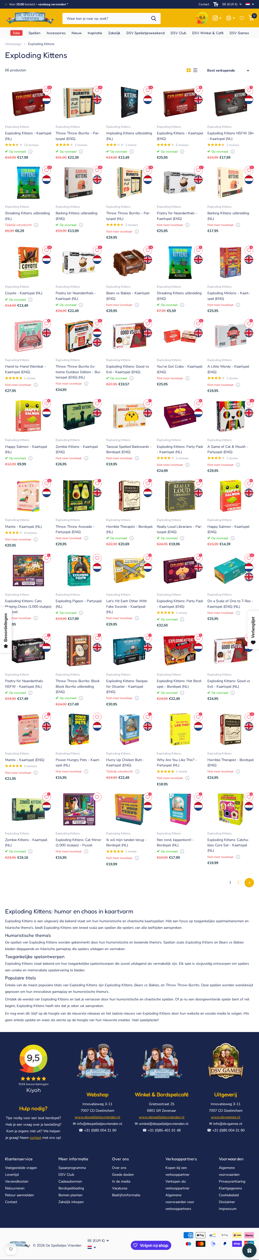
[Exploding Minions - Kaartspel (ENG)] (230, 262)
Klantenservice (19, 1158)
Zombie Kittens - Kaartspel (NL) (26, 842)
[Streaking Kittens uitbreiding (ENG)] (180, 262)
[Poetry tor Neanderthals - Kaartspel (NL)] (79, 262)
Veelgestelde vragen (21, 1167)
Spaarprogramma (72, 1167)
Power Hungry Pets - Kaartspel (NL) (78, 763)
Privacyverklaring (232, 1181)
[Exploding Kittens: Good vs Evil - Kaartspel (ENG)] (129, 336)
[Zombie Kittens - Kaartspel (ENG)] (79, 415)
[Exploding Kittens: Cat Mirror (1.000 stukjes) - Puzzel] (79, 809)
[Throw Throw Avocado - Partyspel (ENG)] (79, 495)
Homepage (13, 44)
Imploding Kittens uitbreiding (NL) (129, 136)
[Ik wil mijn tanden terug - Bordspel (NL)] (129, 809)
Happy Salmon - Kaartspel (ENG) (228, 529)
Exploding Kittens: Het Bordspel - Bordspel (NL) (179, 684)
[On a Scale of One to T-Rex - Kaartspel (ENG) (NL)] (230, 570)
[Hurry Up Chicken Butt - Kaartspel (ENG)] (129, 729)
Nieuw (77, 33)
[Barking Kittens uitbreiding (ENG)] (79, 182)
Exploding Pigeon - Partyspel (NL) (79, 604)
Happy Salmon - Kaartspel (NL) (26, 449)
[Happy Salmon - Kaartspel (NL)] (28, 415)
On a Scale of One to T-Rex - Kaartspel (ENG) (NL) (230, 604)
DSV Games (239, 33)
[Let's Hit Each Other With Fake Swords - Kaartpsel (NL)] (129, 570)
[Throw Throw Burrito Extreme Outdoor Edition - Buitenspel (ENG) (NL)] (79, 336)
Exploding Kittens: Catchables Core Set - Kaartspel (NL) (228, 845)
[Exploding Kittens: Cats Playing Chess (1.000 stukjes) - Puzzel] (28, 570)
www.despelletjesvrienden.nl (97, 1117)
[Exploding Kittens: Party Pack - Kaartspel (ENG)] (180, 570)
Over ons (120, 1158)
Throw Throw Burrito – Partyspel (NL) (128, 216)
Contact (204, 4)
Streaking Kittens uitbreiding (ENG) (179, 296)
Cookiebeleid (229, 1195)
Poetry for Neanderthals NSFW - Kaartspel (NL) (24, 684)
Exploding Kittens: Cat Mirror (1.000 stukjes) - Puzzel (78, 842)
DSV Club (66, 1174)
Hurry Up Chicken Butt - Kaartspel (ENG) (125, 763)
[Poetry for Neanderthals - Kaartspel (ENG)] (180, 182)
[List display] (195, 70)
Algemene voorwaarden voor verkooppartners (179, 1202)
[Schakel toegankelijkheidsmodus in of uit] (215, 4)
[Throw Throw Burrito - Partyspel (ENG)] (79, 102)
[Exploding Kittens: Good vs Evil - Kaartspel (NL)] (230, 650)
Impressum (227, 1208)
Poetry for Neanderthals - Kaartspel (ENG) (177, 216)
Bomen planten (70, 1195)
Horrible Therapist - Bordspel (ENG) (230, 763)
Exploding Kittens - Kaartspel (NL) (28, 136)
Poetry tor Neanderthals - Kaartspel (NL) (76, 296)
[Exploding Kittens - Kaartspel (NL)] (28, 102)
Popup (30, 152)
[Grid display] (189, 70)
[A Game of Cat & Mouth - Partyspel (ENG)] (230, 415)
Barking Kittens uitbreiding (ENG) (76, 216)
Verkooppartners (181, 1158)
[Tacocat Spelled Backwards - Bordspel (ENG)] (129, 415)
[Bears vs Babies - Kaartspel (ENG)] (129, 262)
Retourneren (15, 1188)
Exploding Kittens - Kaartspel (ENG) (180, 136)
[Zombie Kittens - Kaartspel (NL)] (28, 809)
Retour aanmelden (19, 1195)
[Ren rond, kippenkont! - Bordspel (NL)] (180, 809)
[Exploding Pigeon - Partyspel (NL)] (79, 570)
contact (35, 1137)
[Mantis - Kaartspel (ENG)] (28, 729)
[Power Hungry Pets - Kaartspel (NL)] (79, 729)
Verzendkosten (16, 1181)
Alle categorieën (34, 32)
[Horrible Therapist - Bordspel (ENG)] (230, 729)
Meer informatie (73, 1158)
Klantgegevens (230, 1188)
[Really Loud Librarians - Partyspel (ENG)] (180, 495)
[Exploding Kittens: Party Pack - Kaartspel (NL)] (180, 415)
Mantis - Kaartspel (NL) (23, 526)
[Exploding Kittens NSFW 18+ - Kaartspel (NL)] (230, 102)
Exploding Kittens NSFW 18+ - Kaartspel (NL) (230, 136)
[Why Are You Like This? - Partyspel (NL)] (180, 729)
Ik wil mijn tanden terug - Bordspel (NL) (126, 842)
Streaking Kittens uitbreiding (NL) (27, 216)
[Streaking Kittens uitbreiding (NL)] (28, 182)
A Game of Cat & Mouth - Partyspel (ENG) (227, 449)
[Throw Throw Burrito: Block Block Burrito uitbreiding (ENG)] (79, 650)
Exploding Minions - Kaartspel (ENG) (228, 296)
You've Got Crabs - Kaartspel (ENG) (179, 369)
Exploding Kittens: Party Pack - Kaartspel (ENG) (180, 604)
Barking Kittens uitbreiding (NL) (228, 216)
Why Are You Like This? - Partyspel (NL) (177, 763)
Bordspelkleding (71, 1188)
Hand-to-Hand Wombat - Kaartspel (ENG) (25, 369)
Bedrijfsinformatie (126, 1195)
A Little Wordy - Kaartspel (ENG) (228, 369)
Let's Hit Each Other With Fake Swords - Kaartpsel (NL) (126, 606)
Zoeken (154, 18)
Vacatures (119, 1188)
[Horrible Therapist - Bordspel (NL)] (129, 495)
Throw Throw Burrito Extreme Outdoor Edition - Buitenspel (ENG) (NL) (78, 372)
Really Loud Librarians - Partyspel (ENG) (179, 529)
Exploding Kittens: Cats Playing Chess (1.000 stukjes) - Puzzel (28, 606)
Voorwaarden (231, 1158)
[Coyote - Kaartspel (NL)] (28, 262)
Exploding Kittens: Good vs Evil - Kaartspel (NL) (228, 684)
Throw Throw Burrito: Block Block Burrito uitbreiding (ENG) (78, 686)
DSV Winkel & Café (208, 33)
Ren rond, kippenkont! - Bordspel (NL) (175, 842)
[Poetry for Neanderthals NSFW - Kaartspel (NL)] (28, 650)
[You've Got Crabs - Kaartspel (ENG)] (180, 336)
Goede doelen (123, 1174)
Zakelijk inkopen (71, 1202)
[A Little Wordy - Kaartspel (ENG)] (230, 336)
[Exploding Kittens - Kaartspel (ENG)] (180, 102)
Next (249, 882)
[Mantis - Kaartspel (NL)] (28, 495)
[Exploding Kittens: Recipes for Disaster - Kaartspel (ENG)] (129, 650)
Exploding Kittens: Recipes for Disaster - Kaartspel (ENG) (127, 686)
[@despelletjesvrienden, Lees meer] (217, 18)
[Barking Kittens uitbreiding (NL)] (230, 182)
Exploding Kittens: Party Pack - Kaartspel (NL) (180, 449)
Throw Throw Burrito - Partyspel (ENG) (78, 136)
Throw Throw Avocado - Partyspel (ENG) (75, 529)
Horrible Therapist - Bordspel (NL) (129, 529)
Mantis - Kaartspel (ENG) (24, 760)
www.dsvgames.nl (225, 1117)
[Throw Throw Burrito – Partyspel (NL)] (129, 182)
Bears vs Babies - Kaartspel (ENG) (127, 296)
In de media (121, 1181)
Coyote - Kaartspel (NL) (23, 293)
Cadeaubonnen (70, 1181)
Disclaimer (227, 1202)
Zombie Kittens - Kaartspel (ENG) (77, 449)
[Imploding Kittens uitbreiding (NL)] (129, 102)
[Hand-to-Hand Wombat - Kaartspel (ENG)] (28, 336)
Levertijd (12, 1174)
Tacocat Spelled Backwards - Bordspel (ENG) (129, 449)
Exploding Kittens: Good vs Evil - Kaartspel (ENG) (127, 369)
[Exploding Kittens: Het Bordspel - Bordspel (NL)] (180, 650)
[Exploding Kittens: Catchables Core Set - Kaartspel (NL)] (230, 809)
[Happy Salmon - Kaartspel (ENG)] (230, 495)
